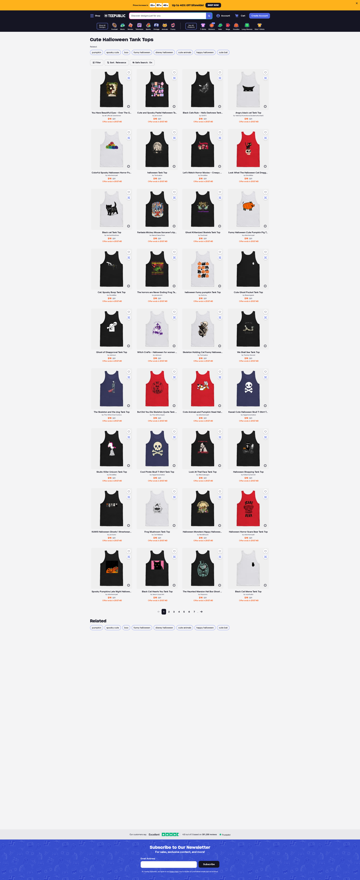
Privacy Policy (174, 871)
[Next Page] (201, 612)
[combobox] (167, 16)
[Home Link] (114, 15)
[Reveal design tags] (128, 106)
